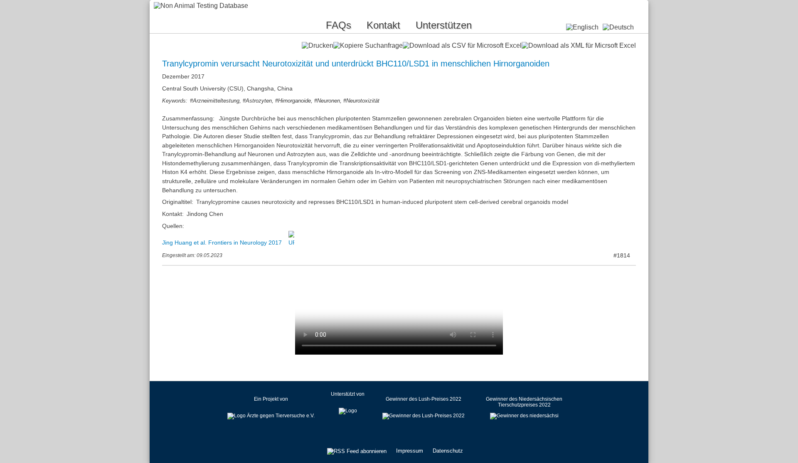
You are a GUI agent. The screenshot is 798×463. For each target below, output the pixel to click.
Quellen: (173, 226)
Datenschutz (448, 451)
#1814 (621, 255)
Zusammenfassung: (189, 118)
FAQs (338, 25)
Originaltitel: (177, 201)
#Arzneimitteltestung (214, 101)
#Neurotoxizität (361, 101)
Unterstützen (444, 25)
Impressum (409, 451)
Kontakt (383, 25)
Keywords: (174, 101)
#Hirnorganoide (293, 101)
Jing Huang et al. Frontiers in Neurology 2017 (222, 242)
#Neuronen (327, 101)
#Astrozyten (257, 101)
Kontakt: (173, 214)
